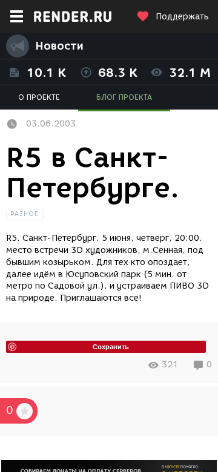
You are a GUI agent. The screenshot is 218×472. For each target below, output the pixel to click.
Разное (24, 214)
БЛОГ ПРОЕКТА (124, 97)
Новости (59, 46)
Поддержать (182, 16)
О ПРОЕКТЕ (39, 97)
